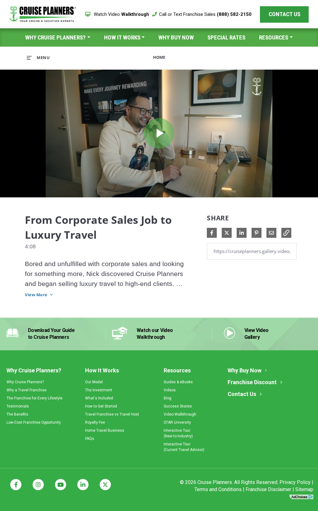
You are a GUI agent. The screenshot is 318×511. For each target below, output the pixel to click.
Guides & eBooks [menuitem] (178, 382)
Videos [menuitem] (170, 390)
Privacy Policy (295, 482)
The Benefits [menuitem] (17, 414)
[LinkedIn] (83, 484)
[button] (286, 233)
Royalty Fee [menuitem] (95, 422)
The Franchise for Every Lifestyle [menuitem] (34, 398)
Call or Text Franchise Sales (205, 14)
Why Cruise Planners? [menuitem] (55, 37)
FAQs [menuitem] (89, 438)
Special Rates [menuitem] (226, 37)
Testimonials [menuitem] (18, 406)
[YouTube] (60, 484)
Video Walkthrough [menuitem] (180, 414)
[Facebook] (15, 484)
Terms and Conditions (218, 489)
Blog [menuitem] (167, 398)
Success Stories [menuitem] (178, 406)
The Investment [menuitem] (98, 390)
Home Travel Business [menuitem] (104, 430)
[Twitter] (105, 484)
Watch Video (121, 14)
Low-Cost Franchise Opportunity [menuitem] (34, 422)
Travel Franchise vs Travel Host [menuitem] (112, 414)
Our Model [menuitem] (94, 382)
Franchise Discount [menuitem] (252, 382)
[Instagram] (38, 484)
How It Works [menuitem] (122, 37)
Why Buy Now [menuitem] (176, 37)
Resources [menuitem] (273, 37)
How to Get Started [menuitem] (101, 406)
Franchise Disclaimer (268, 489)
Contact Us (284, 14)
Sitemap (304, 489)
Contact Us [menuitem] (242, 394)
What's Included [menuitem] (99, 398)
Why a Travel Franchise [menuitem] (27, 390)
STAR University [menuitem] (177, 422)
